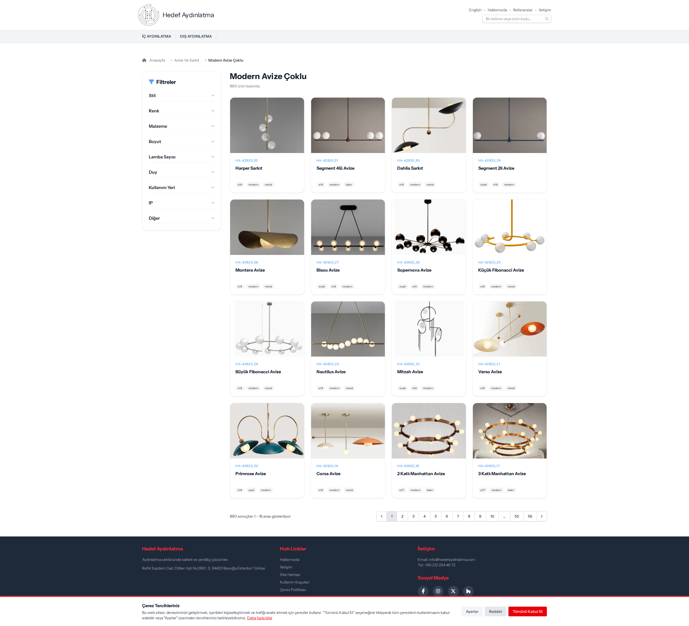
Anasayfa (157, 60)
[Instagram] (438, 591)
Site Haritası (290, 574)
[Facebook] (423, 591)
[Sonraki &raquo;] (542, 516)
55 (517, 516)
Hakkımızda (497, 10)
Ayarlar (472, 611)
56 (530, 516)
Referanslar (523, 10)
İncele (267, 129)
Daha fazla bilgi (259, 618)
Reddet (495, 611)
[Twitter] (453, 591)
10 (492, 516)
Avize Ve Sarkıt (186, 60)
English (475, 10)
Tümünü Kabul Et (528, 611)
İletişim (545, 10)
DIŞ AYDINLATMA (196, 36)
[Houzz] (468, 591)
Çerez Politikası (293, 589)
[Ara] (547, 19)
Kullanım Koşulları (295, 582)
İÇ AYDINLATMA (156, 36)
